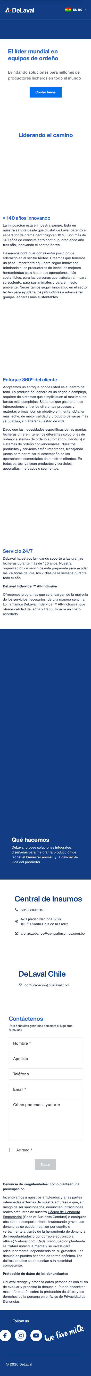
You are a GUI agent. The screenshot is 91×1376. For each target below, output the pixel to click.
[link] (46, 92)
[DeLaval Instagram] (20, 1335)
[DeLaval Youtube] (36, 1335)
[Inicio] (19, 10)
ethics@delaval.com (19, 1241)
